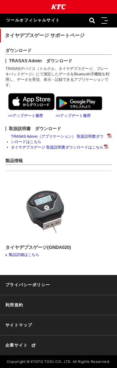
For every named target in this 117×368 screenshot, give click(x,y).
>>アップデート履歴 (25, 115)
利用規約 (14, 305)
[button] (104, 20)
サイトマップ (18, 325)
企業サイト (16, 345)
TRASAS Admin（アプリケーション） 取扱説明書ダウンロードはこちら (57, 139)
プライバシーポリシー (27, 285)
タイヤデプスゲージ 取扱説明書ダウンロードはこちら (57, 147)
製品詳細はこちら (24, 254)
